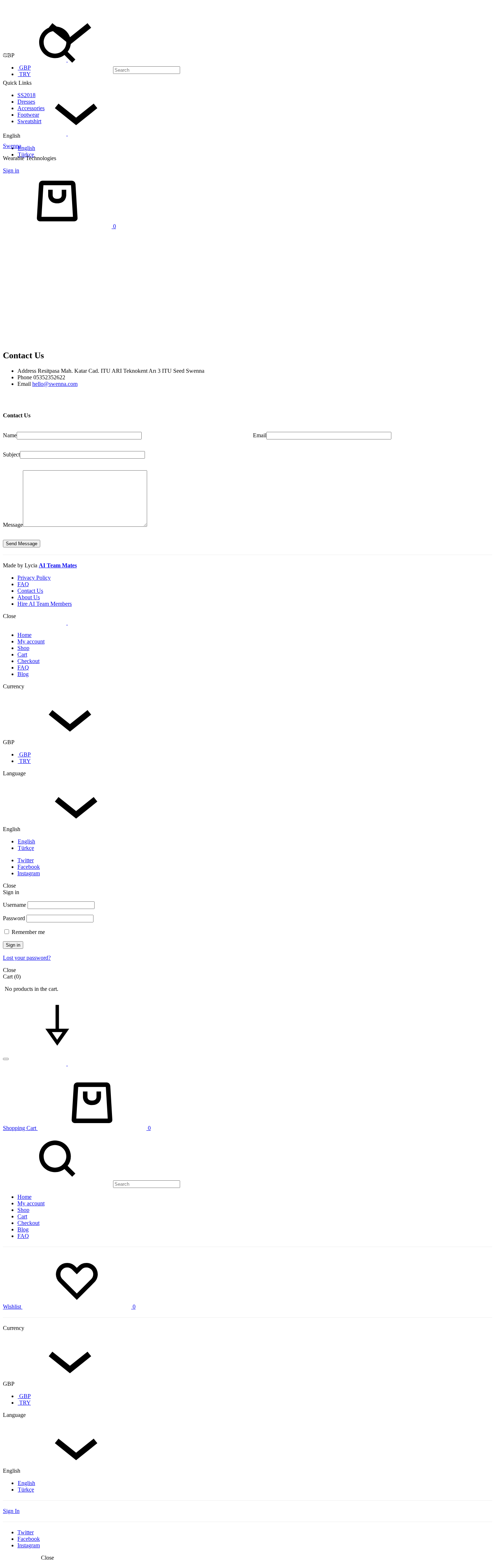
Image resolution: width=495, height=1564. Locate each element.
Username (14, 905)
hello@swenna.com (55, 384)
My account (31, 641)
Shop (23, 648)
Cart (22, 654)
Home (24, 635)
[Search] (91, 70)
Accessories (31, 108)
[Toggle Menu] (6, 55)
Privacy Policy (34, 578)
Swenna (12, 146)
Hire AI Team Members (44, 604)
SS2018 (26, 95)
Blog (23, 674)
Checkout (28, 661)
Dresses (26, 102)
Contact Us (30, 591)
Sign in (11, 170)
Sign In (11, 1511)
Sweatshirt (29, 121)
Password (14, 918)
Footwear (28, 115)
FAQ (23, 584)
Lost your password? (27, 958)
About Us (28, 597)
